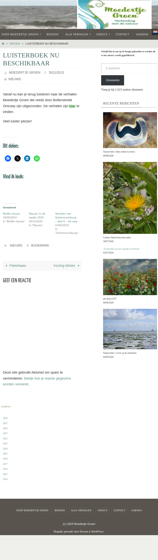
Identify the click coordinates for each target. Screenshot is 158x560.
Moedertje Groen (24, 72)
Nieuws (14, 43)
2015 (5, 471)
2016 (5, 465)
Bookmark (40, 242)
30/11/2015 (56, 72)
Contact (119, 507)
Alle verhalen (81, 507)
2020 (5, 445)
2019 (5, 450)
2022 (5, 435)
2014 (5, 476)
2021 (5, 440)
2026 (5, 414)
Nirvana (84, 528)
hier (72, 104)
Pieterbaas (17, 262)
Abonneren (112, 80)
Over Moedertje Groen (32, 507)
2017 (5, 460)
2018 (5, 455)
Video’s (102, 507)
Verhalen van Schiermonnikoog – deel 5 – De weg (66, 215)
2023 (5, 430)
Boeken (60, 507)
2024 (5, 425)
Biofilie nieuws (11, 211)
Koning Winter (65, 262)
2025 (5, 420)
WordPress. (97, 528)
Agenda (136, 507)
